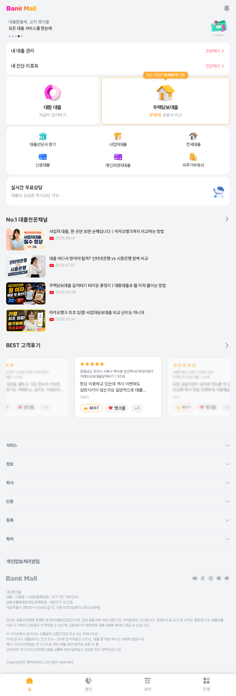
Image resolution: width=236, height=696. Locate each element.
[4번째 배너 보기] (19, 36)
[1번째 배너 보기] (9, 36)
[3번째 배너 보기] (16, 36)
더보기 (84, 397)
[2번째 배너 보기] (13, 36)
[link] (52, 100)
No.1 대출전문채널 (27, 219)
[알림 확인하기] (226, 8)
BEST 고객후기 (23, 345)
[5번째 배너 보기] (22, 36)
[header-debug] (208, 8)
